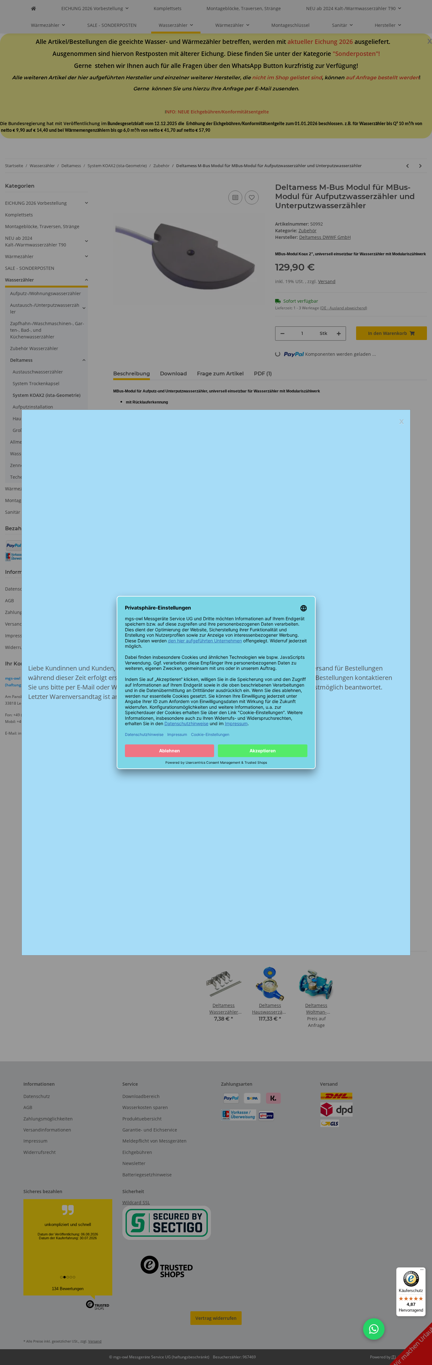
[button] (374, 1329)
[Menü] (422, 1271)
